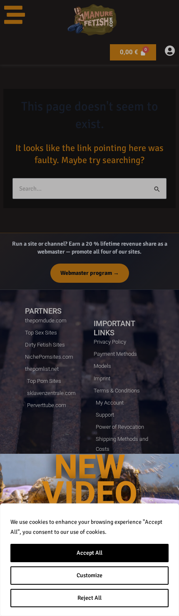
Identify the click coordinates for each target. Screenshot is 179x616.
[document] (89, 308)
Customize (89, 575)
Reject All (89, 597)
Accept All (89, 552)
